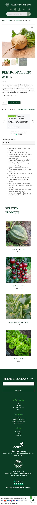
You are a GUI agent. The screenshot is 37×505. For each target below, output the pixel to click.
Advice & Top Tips (18, 407)
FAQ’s (18, 409)
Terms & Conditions (18, 421)
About (18, 403)
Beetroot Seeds (18, 20)
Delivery (18, 417)
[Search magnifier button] (29, 14)
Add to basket (14, 103)
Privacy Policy (18, 423)
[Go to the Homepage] (18, 4)
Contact (18, 405)
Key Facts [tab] (6, 143)
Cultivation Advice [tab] (9, 139)
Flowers (18, 433)
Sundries (18, 435)
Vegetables (9, 20)
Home (3, 20)
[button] (32, 27)
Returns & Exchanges (18, 419)
